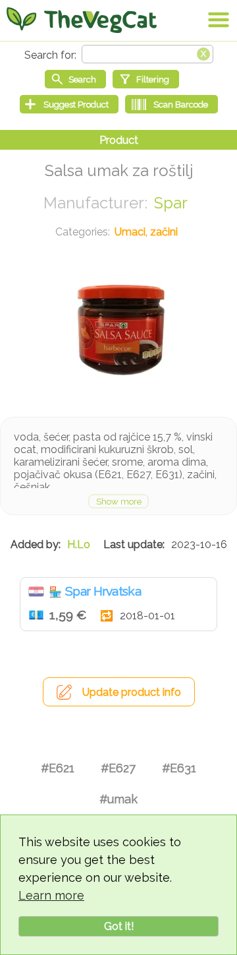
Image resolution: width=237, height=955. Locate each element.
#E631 (179, 768)
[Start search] (75, 79)
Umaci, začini (146, 232)
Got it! (119, 926)
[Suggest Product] (69, 104)
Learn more (51, 895)
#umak (118, 799)
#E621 (57, 768)
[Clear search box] (203, 53)
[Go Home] (82, 20)
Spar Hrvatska (103, 591)
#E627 (118, 768)
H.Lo (78, 544)
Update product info (131, 692)
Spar (171, 202)
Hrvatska (36, 591)
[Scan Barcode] (171, 104)
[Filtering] (146, 79)
